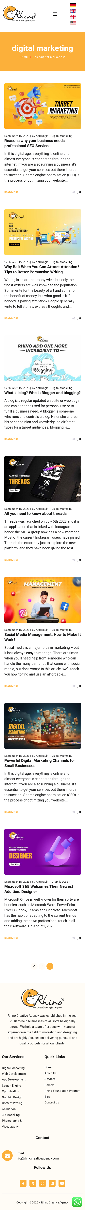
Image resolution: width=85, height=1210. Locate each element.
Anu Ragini (42, 135)
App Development (14, 1079)
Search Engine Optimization (11, 1088)
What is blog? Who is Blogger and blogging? (42, 392)
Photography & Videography (12, 1123)
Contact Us (51, 1102)
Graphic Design (61, 881)
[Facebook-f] (23, 1183)
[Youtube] (62, 1183)
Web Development (14, 1074)
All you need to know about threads (35, 513)
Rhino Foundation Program (62, 1091)
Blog (47, 1097)
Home (24, 56)
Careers (49, 1085)
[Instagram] (42, 1183)
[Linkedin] (52, 1183)
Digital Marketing (62, 135)
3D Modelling (11, 1115)
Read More (11, 192)
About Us (50, 1073)
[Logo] (19, 14)
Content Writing (12, 1103)
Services (50, 1079)
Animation (9, 1109)
